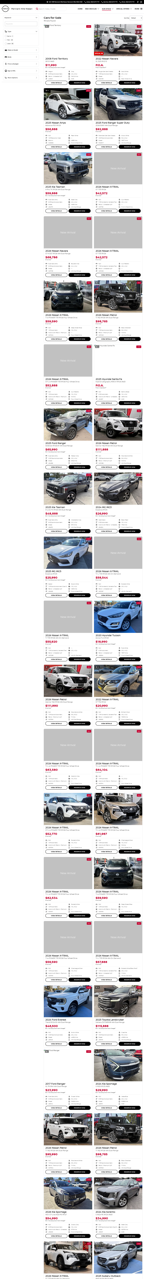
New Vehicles (91, 9)
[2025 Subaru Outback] (118, 1257)
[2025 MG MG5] (68, 553)
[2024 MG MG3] (118, 489)
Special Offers (122, 9)
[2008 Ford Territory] (68, 40)
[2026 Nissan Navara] (68, 232)
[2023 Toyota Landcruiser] (118, 1001)
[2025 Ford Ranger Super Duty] (118, 104)
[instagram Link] (141, 2)
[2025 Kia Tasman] (68, 168)
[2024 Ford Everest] (68, 1001)
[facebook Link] (138, 2)
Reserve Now (79, 83)
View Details (56, 83)
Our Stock (106, 9)
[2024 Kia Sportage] (118, 1065)
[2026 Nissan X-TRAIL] (118, 168)
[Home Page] (5, 9)
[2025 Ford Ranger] (68, 424)
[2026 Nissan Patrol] (118, 296)
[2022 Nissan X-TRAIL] (118, 681)
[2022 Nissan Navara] (118, 40)
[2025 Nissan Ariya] (68, 104)
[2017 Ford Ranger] (68, 1065)
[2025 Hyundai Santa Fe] (118, 360)
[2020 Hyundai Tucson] (118, 617)
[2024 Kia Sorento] (118, 1193)
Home (80, 9)
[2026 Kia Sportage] (68, 1193)
